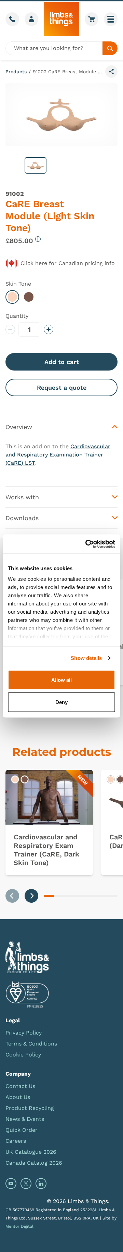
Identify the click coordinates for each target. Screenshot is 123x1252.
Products (16, 71)
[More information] (38, 239)
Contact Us (20, 1086)
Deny (61, 702)
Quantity (16, 316)
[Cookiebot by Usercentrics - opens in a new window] (86, 544)
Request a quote (61, 387)
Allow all (61, 680)
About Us (17, 1097)
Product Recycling (29, 1108)
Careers (15, 1141)
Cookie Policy (23, 1054)
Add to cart (61, 361)
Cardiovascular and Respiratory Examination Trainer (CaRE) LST (57, 454)
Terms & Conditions (31, 1043)
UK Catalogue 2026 (30, 1152)
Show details (86, 658)
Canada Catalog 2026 (33, 1163)
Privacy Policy (23, 1032)
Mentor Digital (19, 1226)
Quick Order (21, 1130)
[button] (35, 165)
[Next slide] (31, 896)
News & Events (24, 1119)
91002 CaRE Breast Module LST (67, 71)
